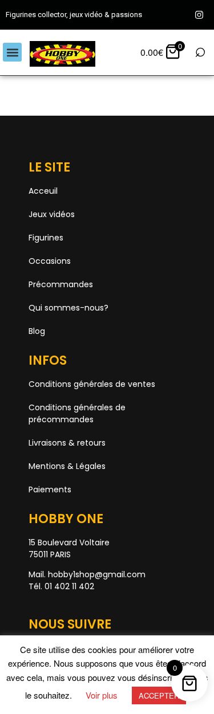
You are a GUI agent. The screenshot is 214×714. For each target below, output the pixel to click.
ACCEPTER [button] (159, 695)
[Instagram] (199, 15)
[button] (12, 52)
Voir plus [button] (102, 695)
